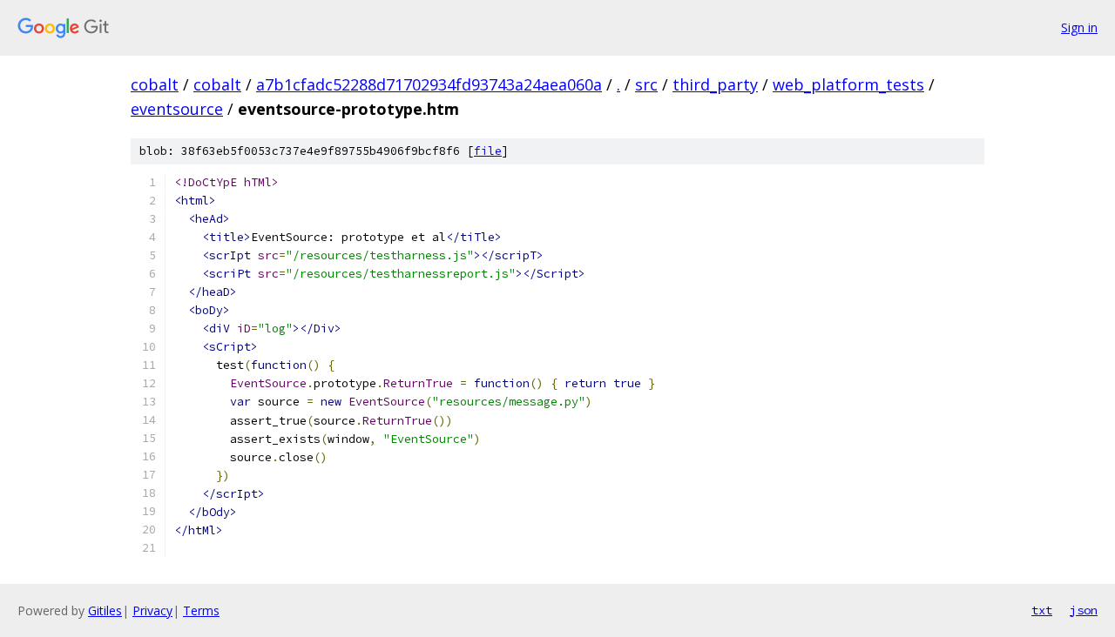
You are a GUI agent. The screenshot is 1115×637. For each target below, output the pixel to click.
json (1084, 610)
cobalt (155, 84)
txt (1041, 610)
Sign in (1079, 27)
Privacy (152, 610)
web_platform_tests (848, 84)
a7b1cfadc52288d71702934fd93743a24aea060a (429, 84)
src (646, 84)
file (488, 151)
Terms (201, 610)
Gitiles (105, 610)
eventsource (177, 108)
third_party (715, 84)
